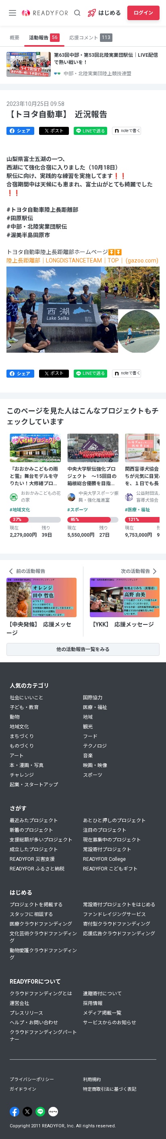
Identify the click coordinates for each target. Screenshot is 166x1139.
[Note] (53, 1111)
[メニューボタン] (12, 13)
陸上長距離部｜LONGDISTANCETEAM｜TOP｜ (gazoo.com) (82, 260)
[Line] (40, 1111)
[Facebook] (14, 1111)
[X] (27, 1111)
